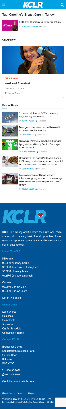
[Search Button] (62, 4)
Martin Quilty (28, 135)
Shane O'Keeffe (28, 152)
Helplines (7, 316)
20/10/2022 (45, 26)
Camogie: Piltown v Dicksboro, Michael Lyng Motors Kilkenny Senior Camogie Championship (40, 144)
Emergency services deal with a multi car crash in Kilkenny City (39, 129)
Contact (31, 393)
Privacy (20, 393)
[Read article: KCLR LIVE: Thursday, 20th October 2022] (10, 25)
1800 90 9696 (12, 370)
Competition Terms (13, 332)
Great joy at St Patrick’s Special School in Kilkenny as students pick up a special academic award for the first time (41, 161)
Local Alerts (9, 311)
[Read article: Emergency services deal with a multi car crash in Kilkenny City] (10, 131)
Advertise (7, 324)
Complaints (8, 320)
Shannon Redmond (30, 26)
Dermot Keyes (28, 121)
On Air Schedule (11, 328)
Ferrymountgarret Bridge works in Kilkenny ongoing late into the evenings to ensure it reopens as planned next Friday (40, 179)
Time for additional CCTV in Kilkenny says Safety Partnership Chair (38, 115)
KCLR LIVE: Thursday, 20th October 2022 (40, 22)
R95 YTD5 (8, 363)
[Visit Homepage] (33, 5)
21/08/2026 (41, 121)
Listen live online (11, 297)
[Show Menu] (3, 4)
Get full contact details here (18, 381)
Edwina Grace (28, 169)
